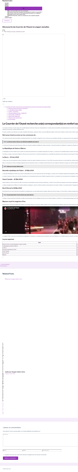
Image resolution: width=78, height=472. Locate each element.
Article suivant (4, 265)
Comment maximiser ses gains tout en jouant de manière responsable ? (25, 12)
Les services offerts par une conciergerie (18, 10)
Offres (6, 5)
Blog (6, 6)
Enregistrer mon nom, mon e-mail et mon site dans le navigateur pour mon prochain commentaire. (26, 454)
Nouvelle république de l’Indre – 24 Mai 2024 (18, 113)
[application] (8, 6)
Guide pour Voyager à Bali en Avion (15, 372)
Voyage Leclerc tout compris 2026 (17, 14)
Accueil (6, 3)
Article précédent (5, 264)
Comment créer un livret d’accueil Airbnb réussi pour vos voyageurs (24, 13)
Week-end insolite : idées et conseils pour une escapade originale (24, 15)
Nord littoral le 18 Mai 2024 (14, 116)
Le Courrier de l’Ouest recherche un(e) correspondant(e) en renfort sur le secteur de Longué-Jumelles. (28, 106)
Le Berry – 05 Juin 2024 (13, 111)
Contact (7, 16)
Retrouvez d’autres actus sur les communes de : (18, 108)
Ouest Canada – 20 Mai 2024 (14, 114)
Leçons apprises (12, 119)
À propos (7, 4)
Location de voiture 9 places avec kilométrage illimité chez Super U (3, 371)
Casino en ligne (8, 17)
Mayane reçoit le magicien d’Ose (15, 117)
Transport (2, 405)
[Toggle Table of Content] (3, 104)
